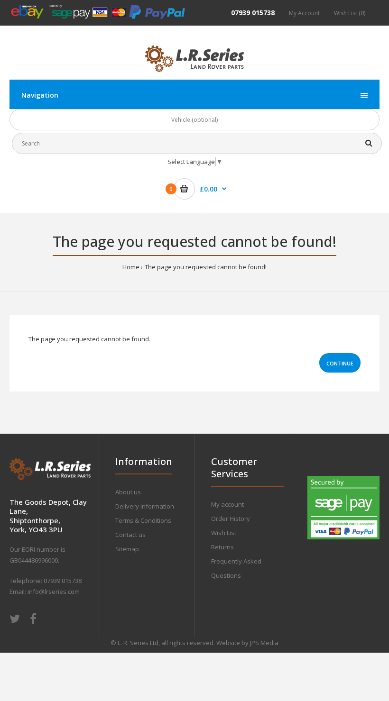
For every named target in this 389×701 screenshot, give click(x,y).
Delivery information (144, 506)
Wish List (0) (349, 13)
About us (128, 492)
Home (130, 267)
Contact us (130, 534)
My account (227, 504)
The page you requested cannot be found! (206, 267)
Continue (339, 363)
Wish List (223, 532)
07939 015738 (253, 12)
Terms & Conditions (143, 520)
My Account (304, 13)
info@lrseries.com (54, 591)
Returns (222, 547)
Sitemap (127, 549)
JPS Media (264, 642)
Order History (230, 518)
